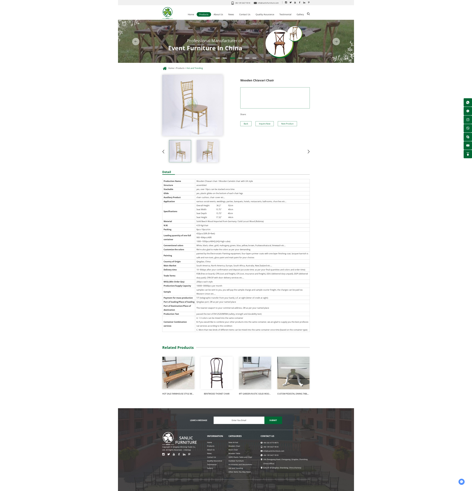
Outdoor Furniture (236, 461)
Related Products (178, 347)
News (231, 14)
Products (203, 14)
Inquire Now (264, 123)
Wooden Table (234, 453)
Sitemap (187, 450)
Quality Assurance (265, 14)
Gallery (300, 14)
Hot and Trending (195, 68)
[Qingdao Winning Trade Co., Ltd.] (167, 12)
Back (246, 123)
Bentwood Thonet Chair (216, 393)
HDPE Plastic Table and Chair (240, 457)
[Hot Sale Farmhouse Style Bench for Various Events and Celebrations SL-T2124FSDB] (178, 373)
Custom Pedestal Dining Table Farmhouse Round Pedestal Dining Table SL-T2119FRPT (293, 393)
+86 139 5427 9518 (270, 455)
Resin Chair (233, 450)
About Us (218, 14)
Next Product (287, 123)
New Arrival (233, 442)
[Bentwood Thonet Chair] (217, 373)
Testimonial (285, 14)
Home (191, 14)
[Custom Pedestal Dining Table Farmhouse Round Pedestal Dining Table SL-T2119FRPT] (293, 373)
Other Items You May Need (240, 472)
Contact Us (244, 14)
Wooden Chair (234, 446)
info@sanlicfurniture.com (268, 3)
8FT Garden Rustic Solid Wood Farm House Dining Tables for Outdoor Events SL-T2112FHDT (255, 393)
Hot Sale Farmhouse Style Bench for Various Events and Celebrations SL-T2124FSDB (178, 393)
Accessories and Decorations (240, 464)
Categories (235, 436)
